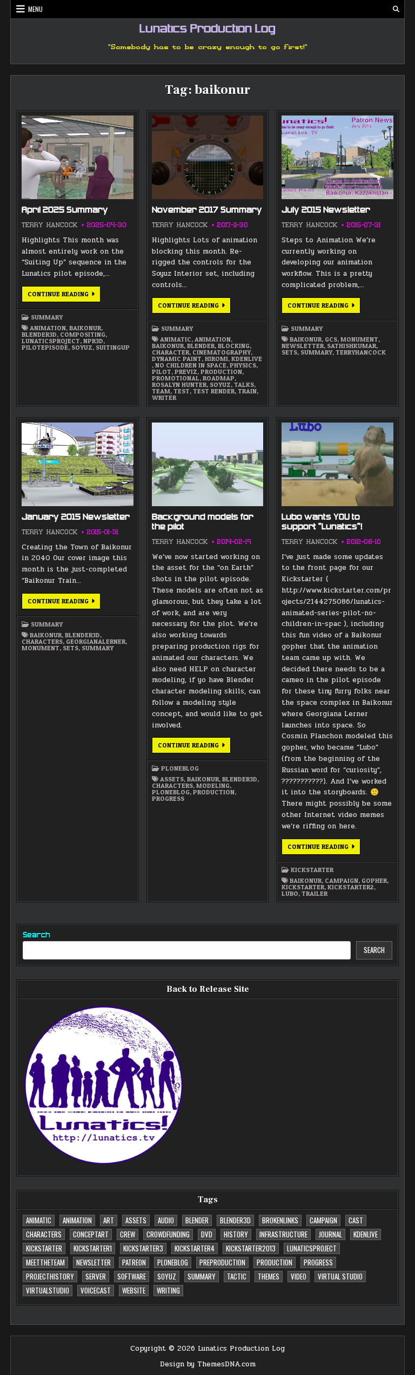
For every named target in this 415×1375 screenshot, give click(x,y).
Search (36, 935)
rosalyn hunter (179, 385)
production (221, 372)
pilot (161, 372)
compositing (82, 334)
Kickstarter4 (195, 1248)
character (170, 352)
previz (186, 372)
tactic (236, 1276)
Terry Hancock (49, 225)
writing (168, 1290)
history (236, 1234)
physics (243, 365)
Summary (47, 317)
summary (316, 352)
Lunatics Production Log (207, 30)
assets (172, 779)
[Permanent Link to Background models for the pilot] (207, 464)
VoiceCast (96, 1290)
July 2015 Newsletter (326, 210)
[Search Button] (396, 9)
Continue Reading (64, 295)
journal (330, 1234)
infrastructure (283, 1234)
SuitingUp (113, 347)
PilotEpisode (45, 347)
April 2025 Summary (65, 210)
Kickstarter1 (92, 1248)
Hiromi (216, 359)
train (247, 391)
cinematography (221, 352)
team (161, 391)
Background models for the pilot (202, 522)
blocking (234, 346)
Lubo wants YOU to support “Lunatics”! (322, 522)
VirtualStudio (47, 1290)
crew (127, 1234)
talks (244, 385)
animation (48, 328)
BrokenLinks (280, 1220)
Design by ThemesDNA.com (208, 1364)
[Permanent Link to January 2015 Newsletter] (77, 464)
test (181, 391)
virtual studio (340, 1276)
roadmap (219, 378)
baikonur (85, 328)
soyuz (81, 347)
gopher (374, 880)
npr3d (93, 341)
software (131, 1276)
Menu (35, 8)
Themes (268, 1276)
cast (356, 1220)
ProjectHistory (50, 1276)
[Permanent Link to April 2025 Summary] (77, 157)
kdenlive (246, 359)
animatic (175, 339)
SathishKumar (351, 346)
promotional (175, 378)
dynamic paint (177, 359)
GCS (331, 339)
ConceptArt (91, 1234)
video (298, 1276)
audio (166, 1220)
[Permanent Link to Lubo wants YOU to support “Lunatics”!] (337, 464)
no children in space (190, 365)
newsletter (303, 346)
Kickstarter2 (350, 887)
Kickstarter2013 (251, 1248)
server (95, 1276)
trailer (314, 893)
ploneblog (180, 768)
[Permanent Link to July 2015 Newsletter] (337, 157)
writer (164, 397)
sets (289, 352)
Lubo (290, 893)
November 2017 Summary (207, 210)
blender (201, 346)
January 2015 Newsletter (76, 517)
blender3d (39, 334)
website (133, 1290)
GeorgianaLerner (95, 641)
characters (42, 641)
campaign (341, 880)
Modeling (213, 785)
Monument (359, 339)
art (108, 1220)
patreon (134, 1262)
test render (214, 391)
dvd (206, 1234)
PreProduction (222, 1262)
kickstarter (312, 870)
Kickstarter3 (143, 1248)
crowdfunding (168, 1234)
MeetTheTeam (45, 1262)
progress (168, 798)
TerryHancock (361, 352)
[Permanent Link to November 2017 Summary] (207, 157)
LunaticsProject (51, 341)
